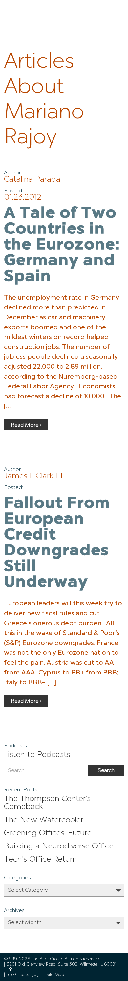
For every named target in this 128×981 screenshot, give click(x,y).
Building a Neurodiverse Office (59, 846)
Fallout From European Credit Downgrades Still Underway (57, 543)
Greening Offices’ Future (48, 833)
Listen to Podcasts (37, 755)
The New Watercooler (43, 820)
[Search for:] (46, 770)
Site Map (55, 975)
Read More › (26, 425)
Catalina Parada (32, 180)
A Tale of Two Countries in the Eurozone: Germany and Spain (62, 245)
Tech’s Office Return (40, 860)
